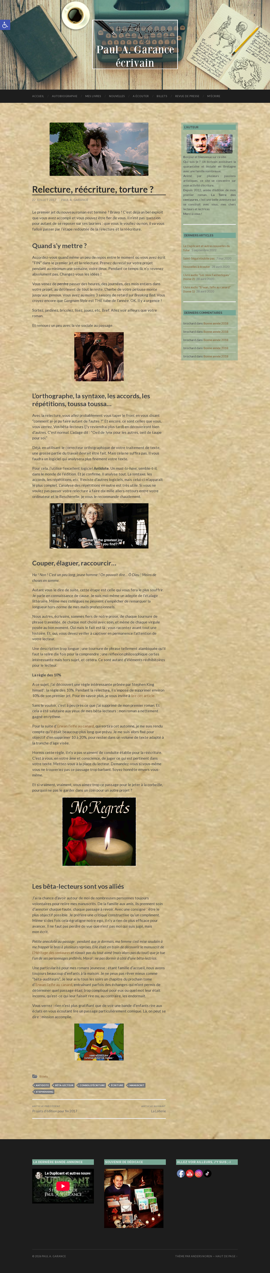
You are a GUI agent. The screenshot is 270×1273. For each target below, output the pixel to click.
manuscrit (136, 1085)
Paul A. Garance (74, 200)
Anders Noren (201, 1256)
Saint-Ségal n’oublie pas (199, 258)
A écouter (141, 96)
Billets (162, 96)
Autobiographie (64, 96)
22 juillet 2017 (44, 200)
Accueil (38, 96)
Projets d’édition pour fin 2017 (54, 1109)
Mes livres (93, 96)
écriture (117, 1085)
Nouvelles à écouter (196, 266)
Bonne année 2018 (215, 323)
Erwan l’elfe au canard (75, 726)
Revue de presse (187, 96)
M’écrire (213, 96)
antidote (42, 1085)
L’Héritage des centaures (51, 952)
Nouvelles (117, 96)
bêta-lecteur (64, 1085)
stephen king (44, 1091)
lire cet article (143, 695)
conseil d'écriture (92, 1085)
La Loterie (153, 1109)
